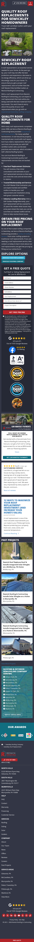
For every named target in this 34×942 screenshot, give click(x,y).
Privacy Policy (14, 920)
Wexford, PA (9, 709)
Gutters (4, 834)
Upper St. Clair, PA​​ (12, 691)
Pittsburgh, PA (10, 706)
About (3, 842)
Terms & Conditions (16, 331)
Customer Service (7, 815)
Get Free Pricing (17, 312)
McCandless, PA (7, 877)
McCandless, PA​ (11, 683)
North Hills (7, 768)
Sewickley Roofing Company (13, 261)
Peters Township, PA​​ (12, 688)
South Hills (6, 777)
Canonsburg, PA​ (11, 680)
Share (17, 452)
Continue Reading (10, 533)
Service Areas (7, 869)
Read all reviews (10, 490)
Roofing (4, 822)
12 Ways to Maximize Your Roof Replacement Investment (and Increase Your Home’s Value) (17, 506)
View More (5, 897)
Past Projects (6, 865)
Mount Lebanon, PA (12, 685)
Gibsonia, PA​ (10, 697)
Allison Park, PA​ (11, 677)
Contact (4, 803)
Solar (3, 830)
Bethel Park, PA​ (11, 694)
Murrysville (7, 787)
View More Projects (8, 664)
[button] (2, 735)
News (3, 850)
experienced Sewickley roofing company (16, 112)
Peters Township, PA (9, 885)
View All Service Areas (13, 715)
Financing (5, 811)
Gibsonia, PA (6, 873)
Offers (3, 853)
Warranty (4, 807)
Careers (4, 861)
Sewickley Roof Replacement (13, 258)
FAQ (3, 799)
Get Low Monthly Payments (17, 457)
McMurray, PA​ (10, 700)
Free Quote (17, 940)
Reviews (4, 857)
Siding (3, 826)
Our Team (5, 846)
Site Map (22, 920)
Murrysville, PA (11, 703)
